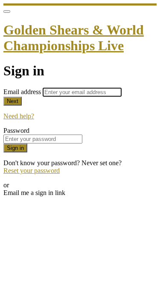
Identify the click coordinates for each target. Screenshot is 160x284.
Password (16, 130)
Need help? (18, 116)
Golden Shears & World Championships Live (73, 37)
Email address (23, 91)
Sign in (15, 148)
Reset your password (31, 170)
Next (12, 101)
